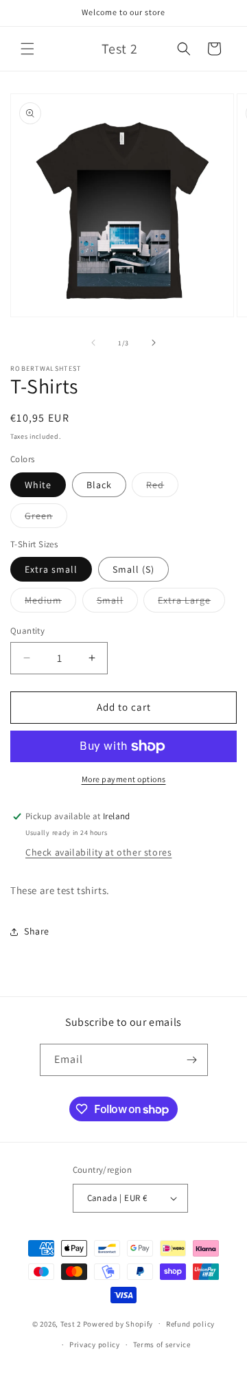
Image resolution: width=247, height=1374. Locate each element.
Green (46, 518)
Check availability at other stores (98, 852)
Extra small (51, 569)
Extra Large (191, 602)
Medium (50, 602)
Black (99, 485)
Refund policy (190, 1324)
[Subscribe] (192, 1060)
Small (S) (133, 569)
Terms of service (162, 1344)
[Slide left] (93, 343)
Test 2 (70, 1323)
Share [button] (36, 931)
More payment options (124, 779)
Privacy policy (94, 1344)
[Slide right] (154, 343)
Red (162, 487)
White (38, 485)
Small (117, 602)
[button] (27, 49)
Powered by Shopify (118, 1323)
